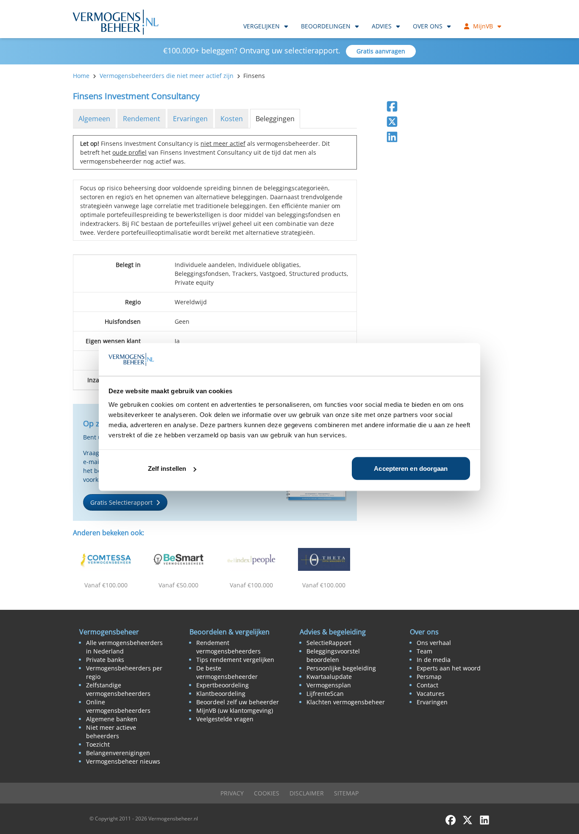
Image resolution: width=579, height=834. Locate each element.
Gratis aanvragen (380, 51)
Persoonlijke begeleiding (341, 668)
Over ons (428, 26)
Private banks (105, 660)
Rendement (141, 118)
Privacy (232, 793)
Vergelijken (261, 26)
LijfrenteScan (325, 693)
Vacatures (431, 693)
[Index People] (251, 559)
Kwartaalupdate (329, 677)
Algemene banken (111, 719)
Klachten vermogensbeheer (345, 702)
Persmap (429, 677)
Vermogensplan (328, 685)
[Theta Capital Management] (324, 559)
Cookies (266, 793)
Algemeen (94, 118)
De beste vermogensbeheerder (227, 672)
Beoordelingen (326, 26)
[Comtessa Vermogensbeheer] (106, 559)
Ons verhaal (434, 643)
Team (424, 651)
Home (81, 76)
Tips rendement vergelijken (235, 660)
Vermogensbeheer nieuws (123, 761)
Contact (427, 685)
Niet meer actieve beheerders (111, 731)
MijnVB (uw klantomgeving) (234, 710)
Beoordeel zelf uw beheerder (237, 702)
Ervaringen (190, 118)
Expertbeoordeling (222, 685)
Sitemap (346, 793)
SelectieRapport (328, 643)
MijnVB (483, 26)
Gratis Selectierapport (121, 502)
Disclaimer (307, 793)
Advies (382, 26)
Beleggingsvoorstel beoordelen (333, 655)
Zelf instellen (167, 468)
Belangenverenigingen (118, 753)
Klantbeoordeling (220, 693)
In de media (434, 660)
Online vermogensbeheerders (118, 706)
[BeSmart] (179, 559)
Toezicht (98, 744)
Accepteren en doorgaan (411, 468)
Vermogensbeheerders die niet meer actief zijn (167, 76)
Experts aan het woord (449, 668)
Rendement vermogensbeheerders (228, 647)
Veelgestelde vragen (224, 719)
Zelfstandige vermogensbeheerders (118, 689)
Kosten (231, 118)
